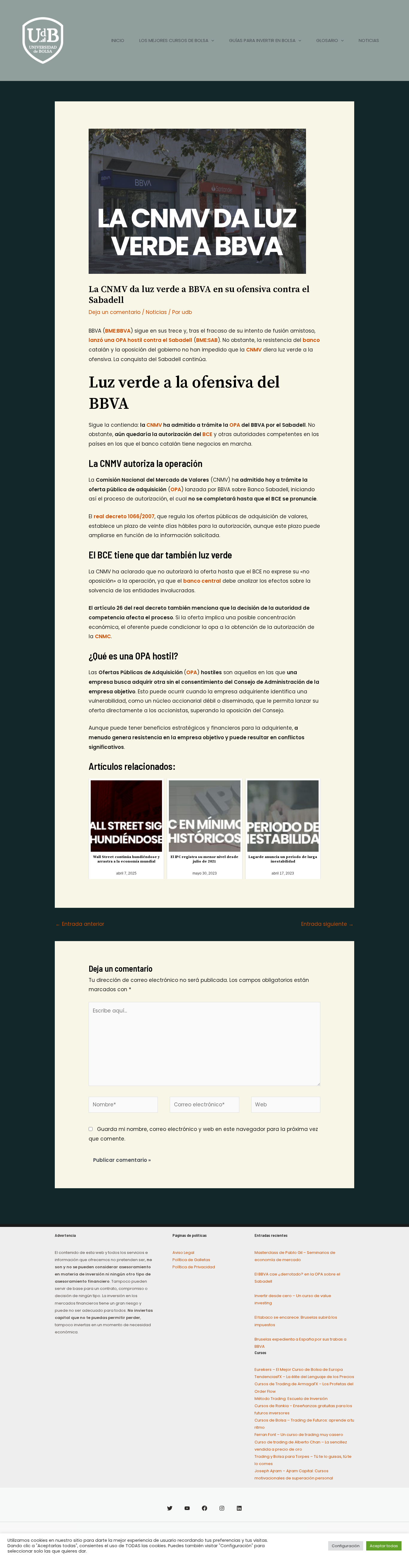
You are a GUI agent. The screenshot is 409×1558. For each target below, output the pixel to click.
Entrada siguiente (327, 924)
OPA (234, 425)
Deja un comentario (114, 312)
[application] (211, 40)
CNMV (154, 425)
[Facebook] (204, 1508)
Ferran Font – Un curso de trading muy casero (299, 1434)
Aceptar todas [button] (384, 1546)
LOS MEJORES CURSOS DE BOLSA (173, 40)
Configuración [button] (346, 1546)
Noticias (156, 312)
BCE (207, 434)
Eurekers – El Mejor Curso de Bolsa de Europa (299, 1369)
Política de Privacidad (193, 1267)
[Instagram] (222, 1508)
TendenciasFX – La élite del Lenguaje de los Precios (304, 1377)
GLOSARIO (327, 40)
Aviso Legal (183, 1252)
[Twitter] (169, 1508)
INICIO (117, 40)
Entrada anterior (79, 924)
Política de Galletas (191, 1260)
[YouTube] (187, 1508)
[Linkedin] (239, 1508)
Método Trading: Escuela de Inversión (291, 1398)
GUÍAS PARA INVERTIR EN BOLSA (262, 40)
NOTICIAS (369, 40)
